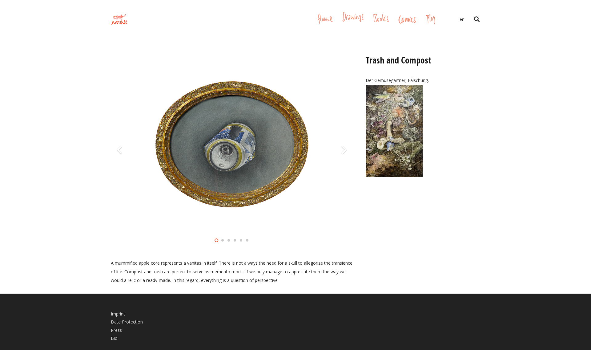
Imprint (118, 314)
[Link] (119, 19)
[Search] (477, 19)
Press (116, 330)
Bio (114, 338)
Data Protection (127, 322)
